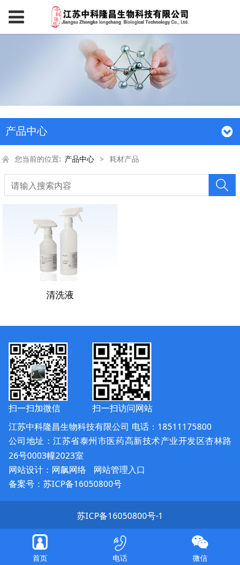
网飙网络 (69, 469)
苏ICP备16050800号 (82, 483)
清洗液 (60, 294)
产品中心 (79, 159)
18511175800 (185, 426)
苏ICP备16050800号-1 (120, 515)
